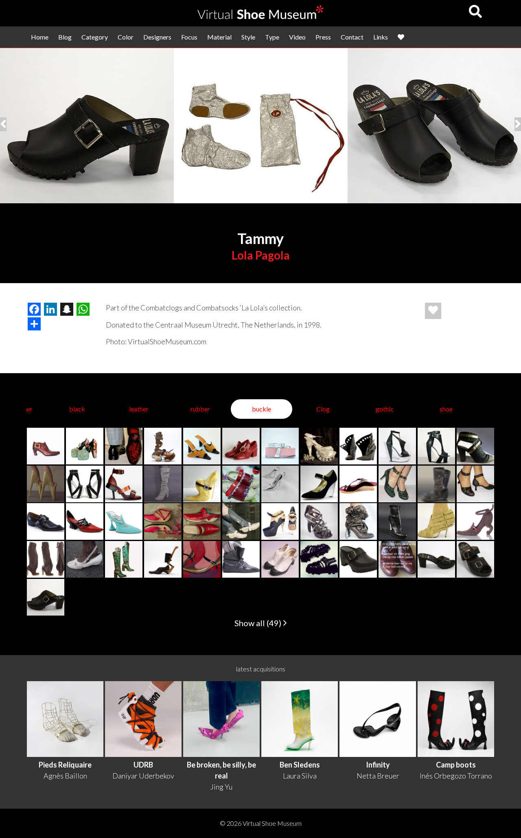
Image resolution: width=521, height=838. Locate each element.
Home (39, 37)
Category (94, 37)
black (77, 409)
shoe (446, 409)
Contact (352, 37)
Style (248, 37)
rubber (200, 409)
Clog (323, 409)
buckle (261, 409)
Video (297, 37)
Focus (189, 37)
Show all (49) (258, 623)
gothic (385, 409)
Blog (65, 37)
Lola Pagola (261, 255)
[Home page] (260, 16)
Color (126, 37)
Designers (157, 37)
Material (219, 37)
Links (380, 37)
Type (272, 37)
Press (323, 37)
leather (139, 409)
